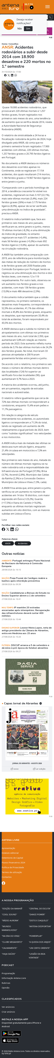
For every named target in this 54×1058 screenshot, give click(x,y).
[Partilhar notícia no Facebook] (5, 75)
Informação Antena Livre (14, 978)
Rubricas (6, 983)
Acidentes (23, 543)
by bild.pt (6, 1053)
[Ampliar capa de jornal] (27, 733)
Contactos (7, 877)
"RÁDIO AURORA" (10, 920)
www (16, 768)
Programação (8, 973)
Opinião (6, 987)
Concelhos (13, 44)
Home (4, 44)
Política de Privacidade (13, 867)
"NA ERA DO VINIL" (11, 936)
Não (19, 28)
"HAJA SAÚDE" (9, 953)
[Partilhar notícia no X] (9, 75)
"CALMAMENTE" (9, 948)
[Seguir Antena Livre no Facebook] (3, 883)
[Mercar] (27, 676)
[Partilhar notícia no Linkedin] (12, 75)
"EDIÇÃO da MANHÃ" (12, 908)
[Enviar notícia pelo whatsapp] (15, 75)
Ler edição (40, 768)
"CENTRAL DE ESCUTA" (40, 908)
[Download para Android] (25, 1033)
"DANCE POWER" (37, 914)
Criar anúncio (8, 1011)
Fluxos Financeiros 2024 (13, 862)
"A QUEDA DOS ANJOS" (40, 942)
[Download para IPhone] (27, 1040)
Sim (28, 28)
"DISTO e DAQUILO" (39, 920)
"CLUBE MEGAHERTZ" (12, 942)
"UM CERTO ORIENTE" (39, 948)
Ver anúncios (8, 1007)
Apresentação (8, 848)
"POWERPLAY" (35, 936)
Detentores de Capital (12, 857)
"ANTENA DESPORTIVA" (40, 926)
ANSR (8, 543)
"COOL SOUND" (9, 914)
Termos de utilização (12, 872)
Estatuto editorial (10, 853)
